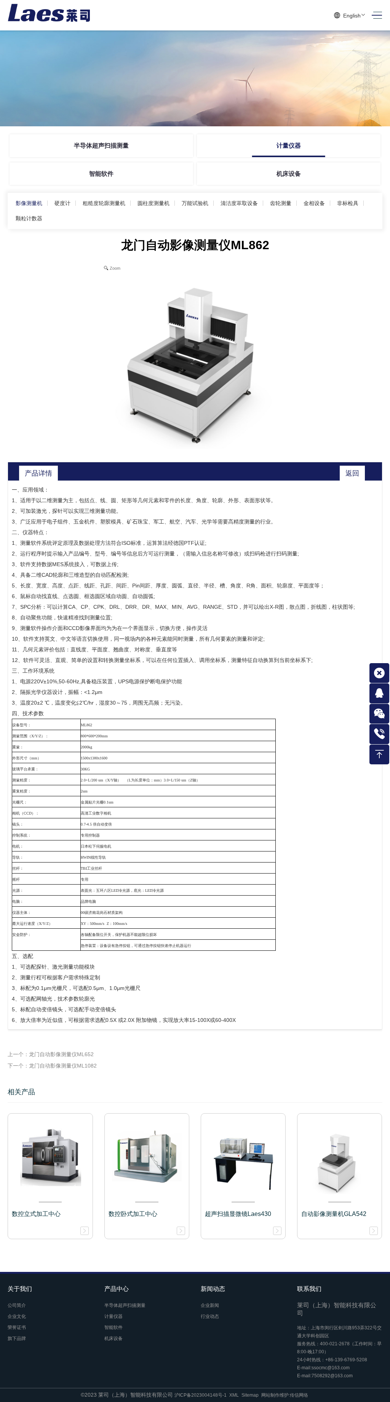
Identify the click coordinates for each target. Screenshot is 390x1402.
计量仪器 (289, 145)
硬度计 (62, 203)
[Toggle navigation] (375, 15)
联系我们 (309, 1289)
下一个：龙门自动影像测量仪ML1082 (52, 1066)
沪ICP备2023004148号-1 (200, 1395)
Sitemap (250, 1395)
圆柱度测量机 (153, 203)
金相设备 (314, 203)
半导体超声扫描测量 (101, 145)
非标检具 (347, 203)
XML (234, 1395)
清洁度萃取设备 (239, 203)
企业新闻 (210, 1305)
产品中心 (116, 1289)
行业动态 (210, 1316)
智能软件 (101, 173)
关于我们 (20, 1289)
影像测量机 (29, 203)
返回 (352, 473)
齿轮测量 (280, 203)
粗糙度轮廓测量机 (104, 203)
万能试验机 (195, 203)
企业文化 (17, 1316)
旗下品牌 (17, 1338)
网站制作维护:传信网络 (284, 1395)
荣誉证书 (17, 1327)
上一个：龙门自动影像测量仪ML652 (51, 1054)
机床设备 (289, 173)
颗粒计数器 (29, 218)
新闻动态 (213, 1289)
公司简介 (17, 1305)
